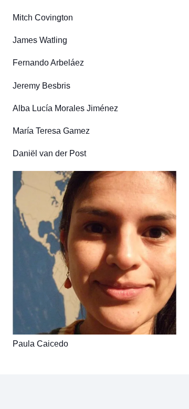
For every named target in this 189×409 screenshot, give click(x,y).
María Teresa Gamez (51, 130)
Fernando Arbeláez (48, 62)
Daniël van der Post (49, 153)
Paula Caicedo (40, 343)
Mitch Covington (43, 17)
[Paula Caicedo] (94, 253)
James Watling (40, 40)
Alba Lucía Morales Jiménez (65, 108)
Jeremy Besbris (41, 85)
